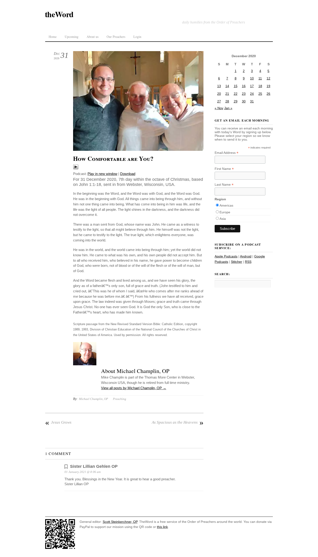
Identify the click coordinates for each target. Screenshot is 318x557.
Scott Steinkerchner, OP (120, 522)
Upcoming (71, 36)
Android (245, 256)
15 (235, 86)
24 (252, 94)
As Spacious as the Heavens (177, 422)
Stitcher (236, 262)
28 (227, 101)
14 (227, 86)
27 (219, 101)
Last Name (224, 184)
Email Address (226, 153)
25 (260, 94)
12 (268, 78)
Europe (225, 212)
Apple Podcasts (226, 256)
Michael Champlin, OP (93, 399)
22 (235, 94)
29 (235, 101)
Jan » (228, 108)
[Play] (75, 168)
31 (252, 101)
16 (244, 86)
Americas (226, 205)
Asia (223, 219)
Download (127, 174)
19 (268, 86)
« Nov (219, 108)
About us (92, 36)
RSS (248, 262)
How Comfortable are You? (113, 158)
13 (219, 86)
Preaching (119, 399)
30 (244, 101)
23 (244, 94)
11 (260, 78)
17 (252, 86)
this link (162, 527)
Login (137, 36)
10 (252, 78)
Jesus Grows (58, 422)
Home (53, 36)
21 (227, 94)
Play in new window (102, 174)
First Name (224, 169)
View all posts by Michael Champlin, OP (133, 388)
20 (219, 94)
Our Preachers (116, 36)
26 (268, 94)
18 (260, 86)
